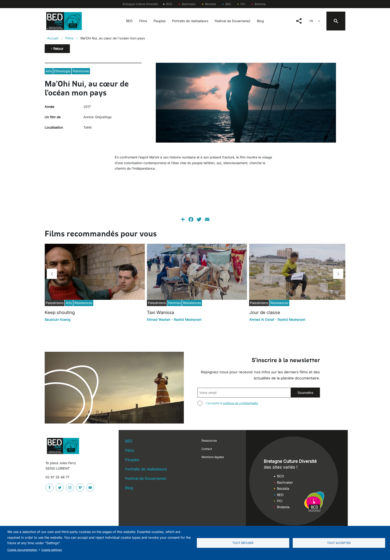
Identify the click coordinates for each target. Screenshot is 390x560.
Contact (207, 449)
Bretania (260, 4)
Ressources (209, 440)
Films (143, 21)
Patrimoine (81, 71)
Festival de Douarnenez (232, 21)
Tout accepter (339, 543)
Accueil (52, 38)
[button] (52, 274)
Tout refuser (243, 543)
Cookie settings (51, 549)
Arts (49, 71)
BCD (169, 4)
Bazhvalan (189, 4)
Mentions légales (213, 457)
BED (228, 4)
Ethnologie (62, 71)
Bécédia (210, 4)
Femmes (174, 303)
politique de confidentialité (240, 403)
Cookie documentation (22, 549)
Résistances (83, 303)
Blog (260, 21)
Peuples (160, 21)
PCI (242, 4)
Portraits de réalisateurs (190, 21)
